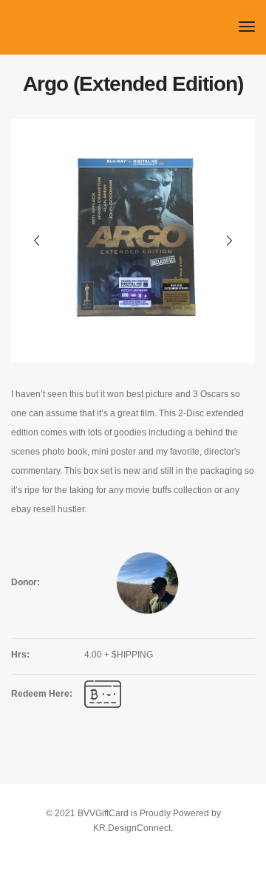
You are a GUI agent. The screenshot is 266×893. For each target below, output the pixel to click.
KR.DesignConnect (132, 828)
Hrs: (20, 654)
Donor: (25, 582)
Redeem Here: (41, 694)
